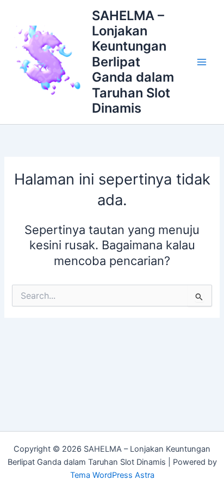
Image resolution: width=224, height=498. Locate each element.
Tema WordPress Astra (112, 475)
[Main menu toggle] (201, 62)
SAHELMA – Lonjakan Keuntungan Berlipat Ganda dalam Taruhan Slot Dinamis (133, 62)
